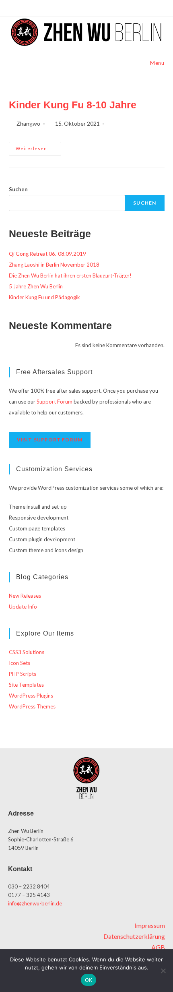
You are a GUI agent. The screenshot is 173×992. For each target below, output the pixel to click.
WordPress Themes (32, 706)
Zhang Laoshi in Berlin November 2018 (54, 264)
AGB (158, 947)
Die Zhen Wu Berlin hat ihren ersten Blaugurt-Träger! (70, 275)
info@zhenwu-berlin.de (35, 903)
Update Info (23, 606)
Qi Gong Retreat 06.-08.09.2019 (47, 254)
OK (89, 980)
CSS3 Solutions (26, 652)
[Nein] (163, 971)
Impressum (149, 925)
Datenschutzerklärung (134, 936)
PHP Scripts (22, 674)
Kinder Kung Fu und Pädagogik (44, 297)
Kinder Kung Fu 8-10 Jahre (72, 104)
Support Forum (54, 401)
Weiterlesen (38, 146)
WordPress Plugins (31, 695)
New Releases (25, 595)
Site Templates (26, 684)
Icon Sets (19, 663)
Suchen (18, 189)
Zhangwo (28, 123)
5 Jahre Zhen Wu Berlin (36, 286)
